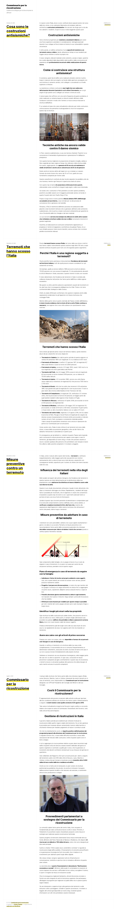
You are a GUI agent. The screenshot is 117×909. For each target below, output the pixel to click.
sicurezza (107, 457)
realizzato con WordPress (13, 906)
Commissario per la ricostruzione (20, 902)
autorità (108, 677)
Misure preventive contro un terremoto (16, 466)
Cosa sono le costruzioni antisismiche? (18, 30)
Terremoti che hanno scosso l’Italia (18, 251)
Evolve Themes (18, 904)
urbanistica (107, 24)
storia (108, 245)
